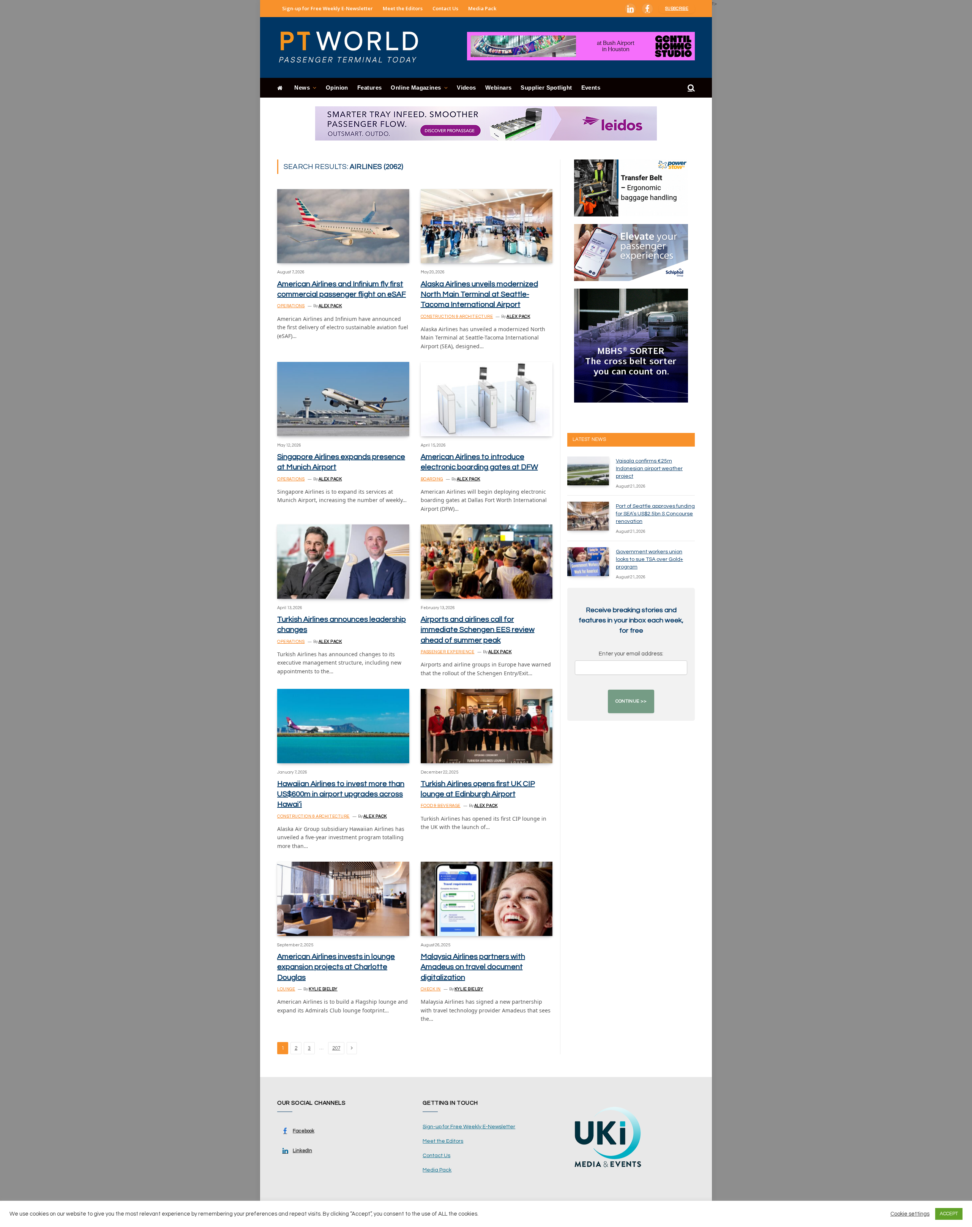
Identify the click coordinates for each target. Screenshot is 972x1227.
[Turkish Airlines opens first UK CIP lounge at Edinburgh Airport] (487, 726)
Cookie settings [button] (909, 1214)
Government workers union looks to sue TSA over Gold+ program (649, 559)
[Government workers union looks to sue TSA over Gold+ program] (588, 561)
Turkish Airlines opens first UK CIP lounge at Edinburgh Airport (478, 789)
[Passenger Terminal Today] (353, 47)
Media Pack (482, 8)
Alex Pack (330, 306)
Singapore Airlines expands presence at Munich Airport (341, 462)
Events (591, 87)
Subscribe (676, 8)
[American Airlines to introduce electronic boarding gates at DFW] (487, 399)
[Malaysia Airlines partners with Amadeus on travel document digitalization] (487, 899)
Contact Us (445, 8)
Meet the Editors (403, 8)
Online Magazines (416, 87)
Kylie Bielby (323, 989)
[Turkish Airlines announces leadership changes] (343, 561)
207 (336, 1048)
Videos (466, 87)
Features (369, 87)
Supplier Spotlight (546, 87)
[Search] (690, 87)
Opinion (337, 87)
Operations (291, 306)
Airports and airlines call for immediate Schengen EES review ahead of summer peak (478, 630)
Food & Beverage (441, 806)
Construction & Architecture (457, 316)
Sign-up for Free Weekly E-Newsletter (327, 8)
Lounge (286, 989)
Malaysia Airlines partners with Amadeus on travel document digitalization (473, 967)
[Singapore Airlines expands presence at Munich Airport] (343, 399)
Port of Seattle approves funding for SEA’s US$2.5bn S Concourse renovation (655, 514)
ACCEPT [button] (949, 1213)
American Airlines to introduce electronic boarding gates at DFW (479, 462)
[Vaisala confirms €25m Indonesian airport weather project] (588, 470)
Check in (431, 989)
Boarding (432, 479)
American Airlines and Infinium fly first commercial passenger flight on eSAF (341, 289)
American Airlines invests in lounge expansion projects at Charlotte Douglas (336, 967)
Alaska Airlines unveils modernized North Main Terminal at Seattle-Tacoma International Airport (479, 294)
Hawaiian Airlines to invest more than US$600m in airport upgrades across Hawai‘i (340, 794)
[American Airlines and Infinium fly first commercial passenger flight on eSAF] (343, 226)
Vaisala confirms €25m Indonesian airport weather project (649, 468)
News (302, 87)
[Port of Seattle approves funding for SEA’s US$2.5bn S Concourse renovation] (588, 516)
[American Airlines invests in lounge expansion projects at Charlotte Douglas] (343, 899)
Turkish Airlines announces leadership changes (341, 624)
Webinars (498, 87)
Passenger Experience (448, 652)
